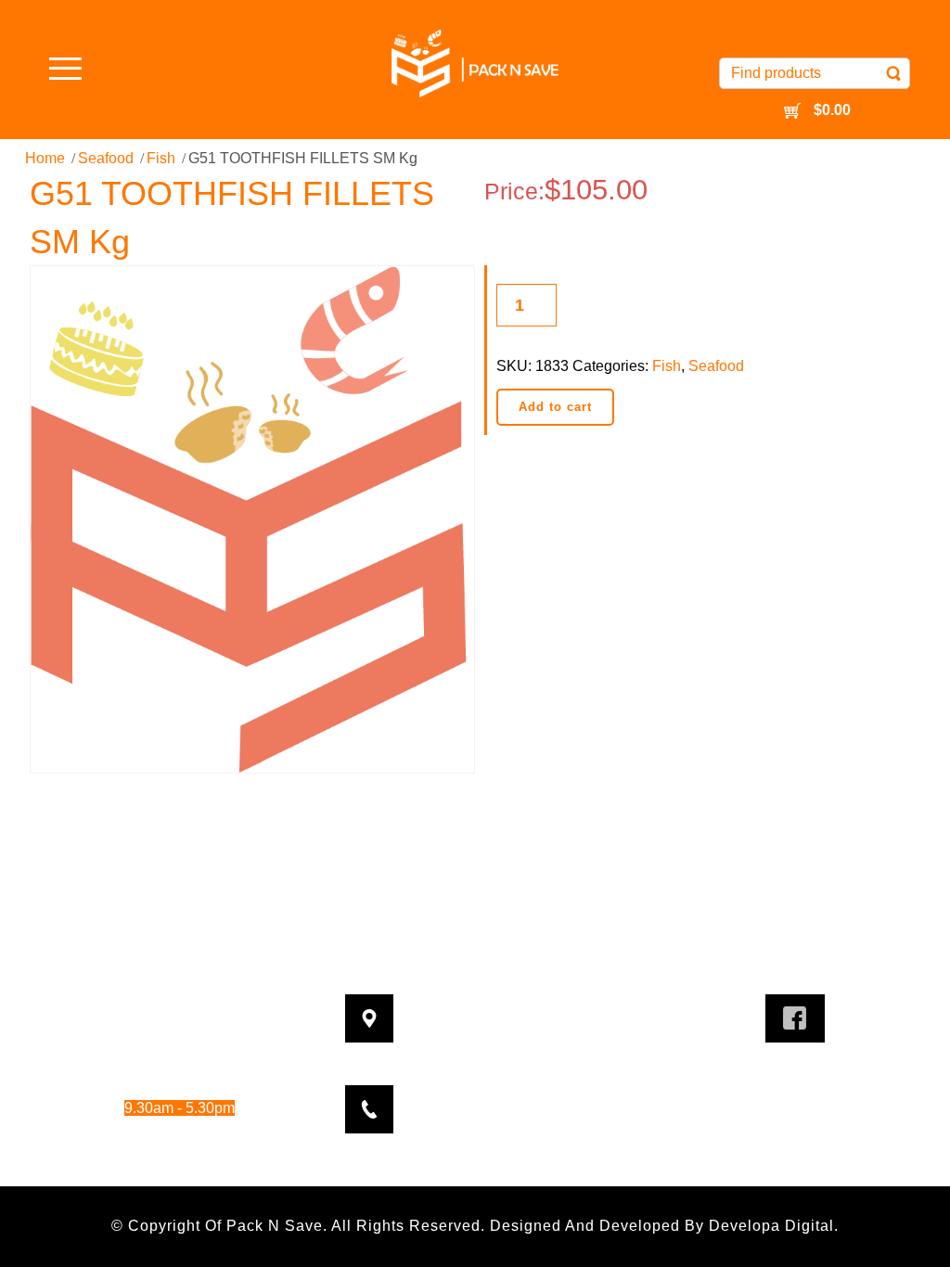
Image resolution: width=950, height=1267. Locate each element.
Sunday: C (137, 1159)
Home (45, 158)
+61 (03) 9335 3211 (507, 1098)
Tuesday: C (136, 1033)
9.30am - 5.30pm (198, 1058)
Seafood (106, 158)
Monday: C (137, 1007)
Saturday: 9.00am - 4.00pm (155, 1133)
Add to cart (555, 407)
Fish (161, 158)
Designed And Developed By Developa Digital (662, 1226)
